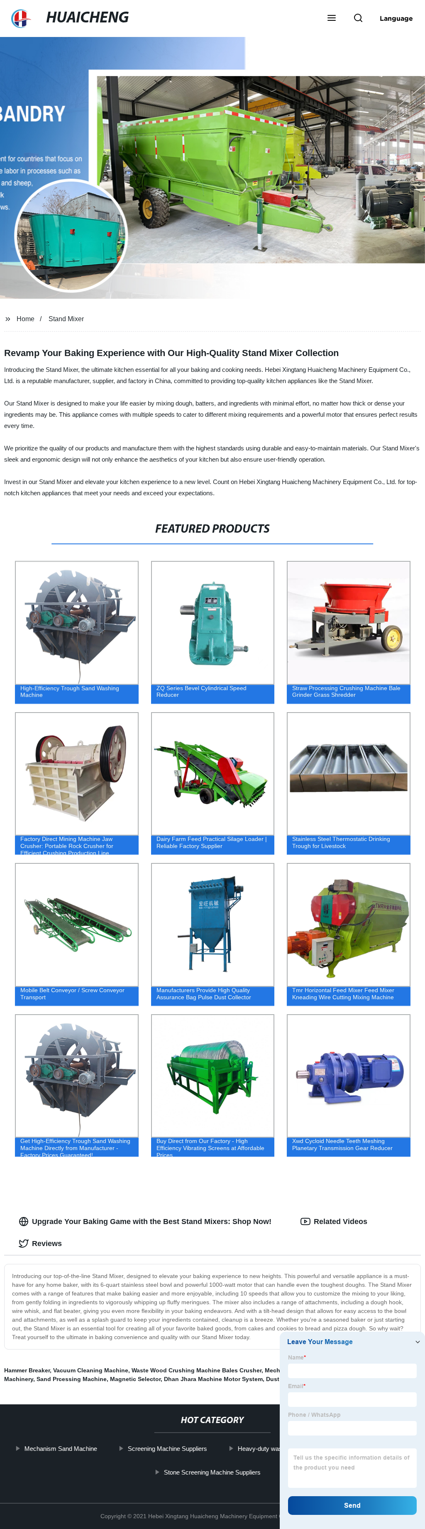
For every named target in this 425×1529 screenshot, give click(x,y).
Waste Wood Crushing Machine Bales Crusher (196, 1370)
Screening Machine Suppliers (167, 1448)
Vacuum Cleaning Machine (90, 1370)
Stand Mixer (66, 318)
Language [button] (396, 18)
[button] (331, 19)
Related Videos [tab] (340, 1221)
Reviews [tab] (47, 1243)
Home (25, 318)
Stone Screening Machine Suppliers (212, 1471)
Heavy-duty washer (264, 1448)
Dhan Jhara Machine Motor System (213, 1379)
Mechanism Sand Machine (60, 1448)
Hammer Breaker (27, 1370)
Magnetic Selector (135, 1379)
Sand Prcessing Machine (72, 1379)
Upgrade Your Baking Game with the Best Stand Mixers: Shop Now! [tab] (151, 1221)
